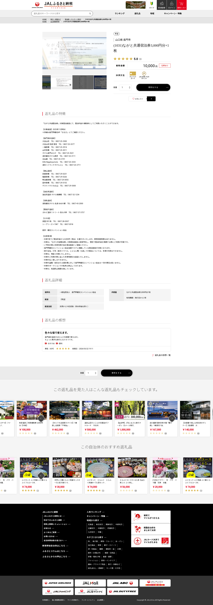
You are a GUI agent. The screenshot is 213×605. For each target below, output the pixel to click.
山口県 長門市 (123, 39)
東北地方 (99, 524)
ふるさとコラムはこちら (53, 551)
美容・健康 (107, 557)
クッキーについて (87, 600)
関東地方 (109, 524)
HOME (44, 19)
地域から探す (93, 520)
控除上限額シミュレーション (55, 524)
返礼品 (137, 13)
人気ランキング (94, 512)
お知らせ (47, 528)
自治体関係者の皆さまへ (54, 540)
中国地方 (101, 528)
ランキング (120, 13)
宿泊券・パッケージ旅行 (73, 19)
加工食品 (91, 545)
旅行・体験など (56, 19)
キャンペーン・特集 (173, 13)
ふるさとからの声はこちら (54, 556)
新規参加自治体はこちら (53, 546)
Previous (41, 418)
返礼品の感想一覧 (163, 355)
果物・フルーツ (107, 541)
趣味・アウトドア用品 (96, 564)
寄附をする (153, 87)
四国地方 (110, 528)
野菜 (99, 545)
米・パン (119, 541)
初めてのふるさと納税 (53, 520)
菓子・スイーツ (110, 545)
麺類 (101, 549)
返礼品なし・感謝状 (96, 568)
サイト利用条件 (73, 600)
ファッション (93, 561)
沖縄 (99, 532)
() (140, 59)
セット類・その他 (113, 568)
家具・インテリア (108, 561)
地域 (152, 13)
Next (172, 418)
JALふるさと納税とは (53, 516)
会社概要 (100, 600)
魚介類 (95, 541)
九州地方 (91, 532)
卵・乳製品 (92, 549)
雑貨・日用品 (110, 553)
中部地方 (118, 524)
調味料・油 (110, 549)
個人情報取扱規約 (58, 600)
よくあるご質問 (50, 532)
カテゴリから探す (95, 537)
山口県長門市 (55, 21)
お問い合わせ (49, 536)
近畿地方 (91, 528)
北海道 (90, 524)
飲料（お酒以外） (95, 553)
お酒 (119, 549)
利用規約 (45, 600)
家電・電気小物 (94, 557)
